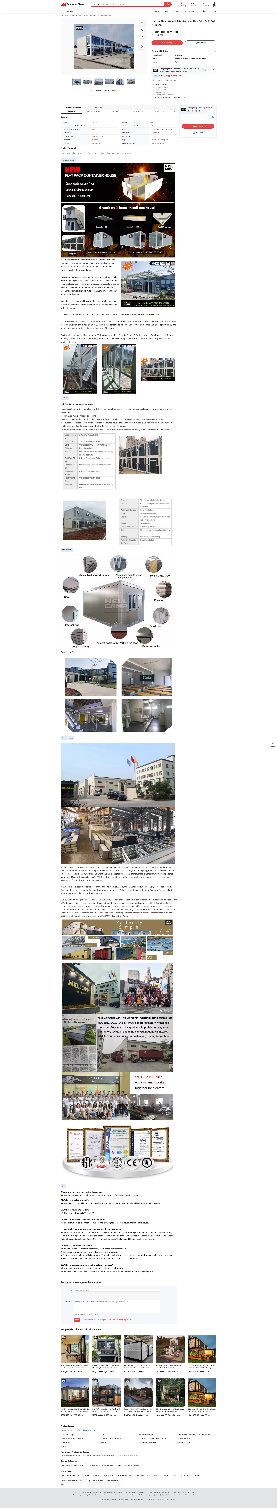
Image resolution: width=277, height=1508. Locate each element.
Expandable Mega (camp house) (110, 1438)
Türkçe (181, 1495)
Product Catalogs (91, 1430)
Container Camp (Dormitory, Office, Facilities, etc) (193, 1435)
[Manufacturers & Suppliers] (72, 4)
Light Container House (95, 1481)
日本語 (162, 1495)
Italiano (128, 1495)
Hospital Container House (147, 1442)
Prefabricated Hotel (105, 15)
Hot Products (85, 1492)
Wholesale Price (141, 1492)
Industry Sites (152, 1492)
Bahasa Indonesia (198, 1495)
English (88, 1495)
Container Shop (66, 1442)
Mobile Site (185, 1492)
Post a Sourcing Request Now (121, 1320)
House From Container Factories (148, 1475)
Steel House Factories (125, 1475)
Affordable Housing (184, 1438)
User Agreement (150, 1499)
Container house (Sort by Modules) (72, 1438)
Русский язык (119, 1495)
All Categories (68, 11)
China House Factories (91, 1475)
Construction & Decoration (74, 15)
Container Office (105, 1442)
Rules (215, 11)
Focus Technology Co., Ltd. (124, 1499)
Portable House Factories (70, 1475)
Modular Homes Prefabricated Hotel (102, 1465)
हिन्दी (167, 1495)
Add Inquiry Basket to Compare (104, 90)
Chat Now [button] (202, 43)
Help (177, 11)
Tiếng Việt (188, 1495)
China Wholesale (130, 1492)
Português (102, 1495)
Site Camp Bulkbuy (113, 1481)
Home (62, 15)
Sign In (155, 97)
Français (110, 1495)
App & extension (190, 11)
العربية (150, 1495)
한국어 (156, 1495)
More (62, 1485)
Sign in (214, 6)
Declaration (161, 1499)
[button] (170, 112)
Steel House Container (170, 1475)
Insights (193, 1492)
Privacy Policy (171, 1499)
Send (77, 1320)
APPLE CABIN (104, 1435)
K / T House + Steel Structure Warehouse (152, 1438)
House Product (109, 1475)
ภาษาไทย (174, 1495)
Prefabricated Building (90, 15)
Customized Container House (192, 1475)
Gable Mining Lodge (67, 1435)
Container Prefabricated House (72, 1481)
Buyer (167, 11)
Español (94, 1495)
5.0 (189, 111)
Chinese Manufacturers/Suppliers (112, 1492)
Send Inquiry (167, 43)
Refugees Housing (183, 1442)
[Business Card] (213, 117)
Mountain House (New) (146, 1435)
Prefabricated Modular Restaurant (129, 1465)
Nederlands (142, 1495)
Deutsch (134, 1495)
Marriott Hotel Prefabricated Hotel (73, 1465)
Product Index (176, 1492)
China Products (96, 1492)
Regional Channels (164, 1492)
